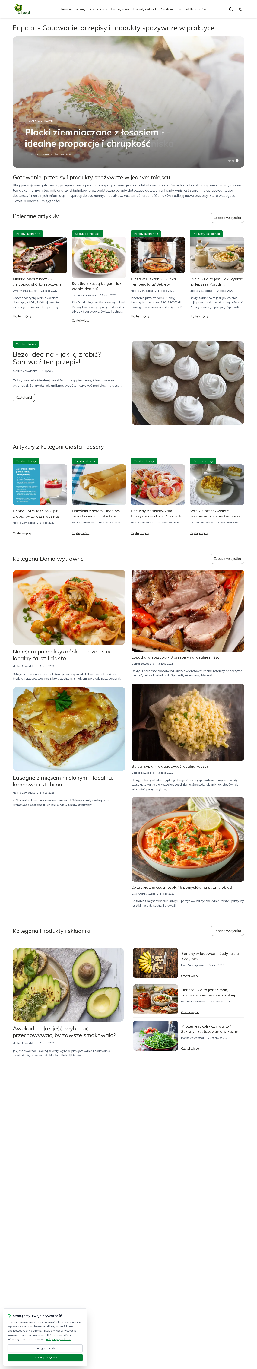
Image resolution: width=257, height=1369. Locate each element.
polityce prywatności (58, 1339)
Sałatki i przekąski (196, 9)
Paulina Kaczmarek (201, 522)
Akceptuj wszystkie (45, 1357)
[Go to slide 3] (237, 160)
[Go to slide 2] (233, 161)
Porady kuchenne (171, 9)
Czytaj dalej (24, 397)
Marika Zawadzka (142, 290)
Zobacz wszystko (227, 217)
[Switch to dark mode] (240, 9)
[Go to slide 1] (229, 161)
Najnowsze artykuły (73, 9)
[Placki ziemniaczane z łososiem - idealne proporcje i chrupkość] (128, 102)
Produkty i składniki (145, 9)
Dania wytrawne (120, 9)
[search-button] (231, 9)
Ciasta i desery (98, 9)
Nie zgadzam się (45, 1348)
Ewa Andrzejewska (37, 154)
